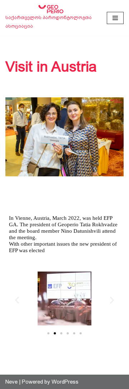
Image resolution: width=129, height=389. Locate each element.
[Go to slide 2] (55, 333)
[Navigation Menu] (115, 18)
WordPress (65, 382)
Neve (11, 382)
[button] (17, 299)
